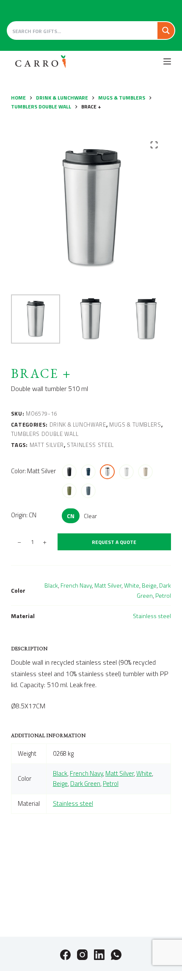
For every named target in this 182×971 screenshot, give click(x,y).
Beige (149, 585)
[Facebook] (65, 954)
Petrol (163, 595)
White (131, 585)
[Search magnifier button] (165, 30)
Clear (90, 515)
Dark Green (85, 783)
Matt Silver (47, 445)
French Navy (76, 585)
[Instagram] (82, 954)
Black (51, 585)
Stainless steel (152, 615)
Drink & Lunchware (78, 424)
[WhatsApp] (116, 954)
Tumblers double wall (45, 434)
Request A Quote (114, 542)
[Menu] (167, 61)
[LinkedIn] (99, 954)
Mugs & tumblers (135, 424)
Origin (23, 515)
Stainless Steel (90, 445)
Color (33, 471)
